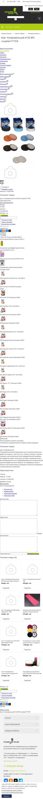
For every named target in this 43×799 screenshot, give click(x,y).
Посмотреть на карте (10, 761)
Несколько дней (9, 495)
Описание (3, 84)
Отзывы (2, 91)
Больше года (8, 489)
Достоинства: (4, 499)
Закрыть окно (4, 710)
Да (31, 9)
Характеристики (5, 86)
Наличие (3, 96)
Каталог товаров (12, 27)
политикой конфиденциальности (12, 792)
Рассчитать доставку (9, 224)
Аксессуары (4, 89)
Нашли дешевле (7, 222)
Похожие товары (5, 94)
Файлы (2, 99)
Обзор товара (4, 76)
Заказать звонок (35, 12)
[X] (9, 231)
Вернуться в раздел (6, 74)
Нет (37, 9)
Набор (2, 79)
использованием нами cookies (11, 790)
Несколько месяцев (10, 493)
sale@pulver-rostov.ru (17, 771)
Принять (6, 796)
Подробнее (6, 588)
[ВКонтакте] (1, 231)
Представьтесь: (5, 554)
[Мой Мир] (7, 231)
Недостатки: (4, 517)
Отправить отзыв (33, 554)
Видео (2, 101)
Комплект (3, 81)
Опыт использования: (7, 486)
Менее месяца (8, 491)
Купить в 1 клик (7, 220)
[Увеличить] (10, 116)
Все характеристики (6, 203)
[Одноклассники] (4, 231)
